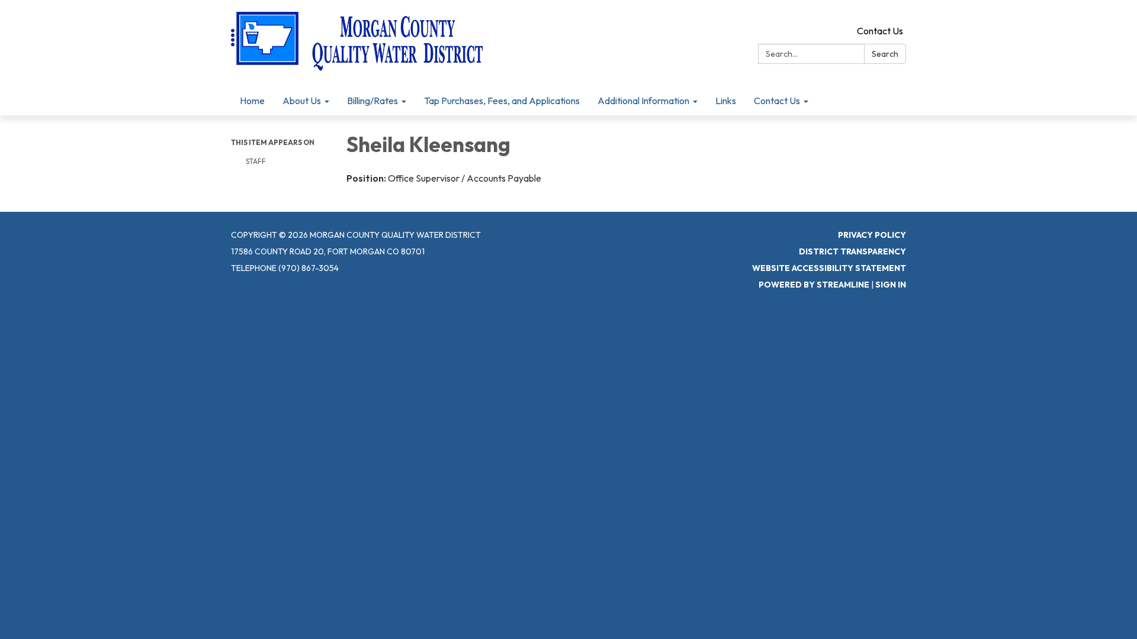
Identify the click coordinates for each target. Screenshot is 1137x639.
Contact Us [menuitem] (777, 100)
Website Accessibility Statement (829, 268)
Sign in (890, 284)
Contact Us (880, 31)
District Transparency (852, 251)
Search (885, 54)
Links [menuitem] (725, 100)
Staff (256, 161)
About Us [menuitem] (301, 100)
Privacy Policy (872, 235)
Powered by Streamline (814, 284)
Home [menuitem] (252, 100)
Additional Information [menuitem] (643, 100)
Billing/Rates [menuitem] (372, 100)
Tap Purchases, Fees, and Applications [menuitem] (502, 100)
